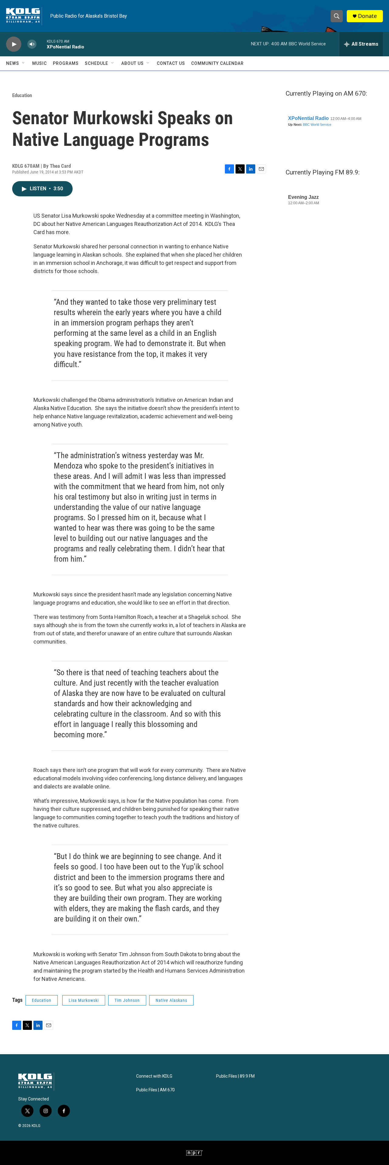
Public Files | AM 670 (155, 1090)
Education (22, 95)
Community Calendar (217, 63)
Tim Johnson (127, 1000)
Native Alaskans (171, 1000)
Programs (66, 63)
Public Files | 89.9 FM (235, 1076)
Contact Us (171, 63)
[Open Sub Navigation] (23, 63)
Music (39, 63)
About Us (132, 63)
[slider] (42, 44)
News (12, 63)
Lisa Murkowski (84, 1000)
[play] (14, 44)
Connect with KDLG (154, 1076)
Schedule (96, 63)
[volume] (32, 44)
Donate (367, 16)
